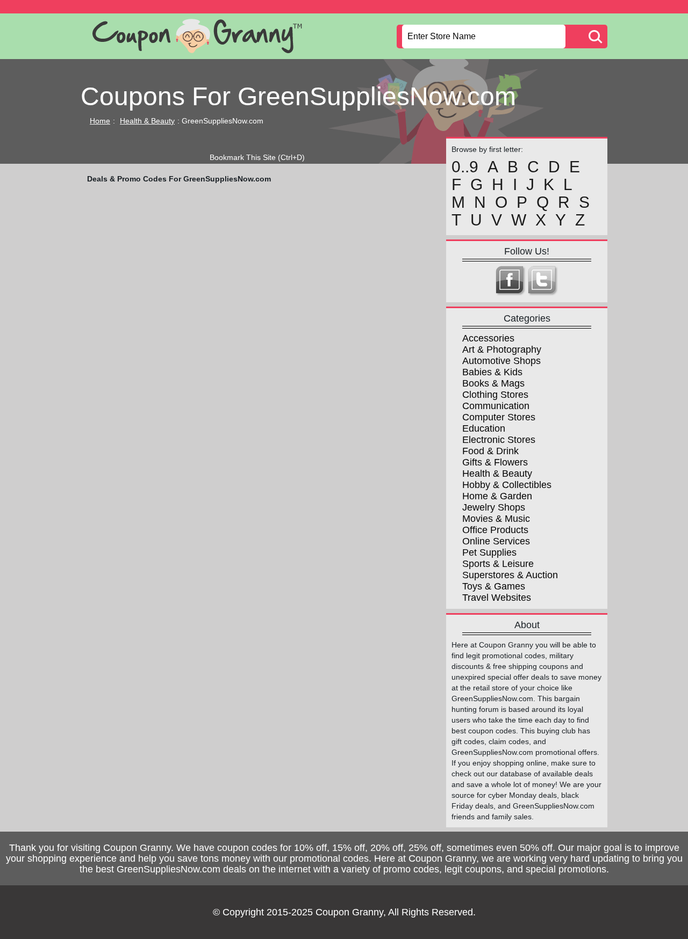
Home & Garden (497, 496)
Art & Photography (501, 349)
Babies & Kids (492, 372)
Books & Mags (493, 383)
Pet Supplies (489, 552)
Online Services (496, 541)
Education (483, 428)
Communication (495, 406)
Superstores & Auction (510, 575)
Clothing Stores (495, 394)
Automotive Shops (501, 360)
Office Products (495, 530)
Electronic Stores (498, 439)
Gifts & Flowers (495, 462)
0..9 (465, 167)
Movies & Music (496, 518)
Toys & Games (493, 586)
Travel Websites (496, 597)
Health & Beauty (147, 121)
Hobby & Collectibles (506, 484)
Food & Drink (490, 451)
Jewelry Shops (493, 507)
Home (100, 121)
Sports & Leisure (498, 563)
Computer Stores (498, 417)
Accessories (488, 338)
